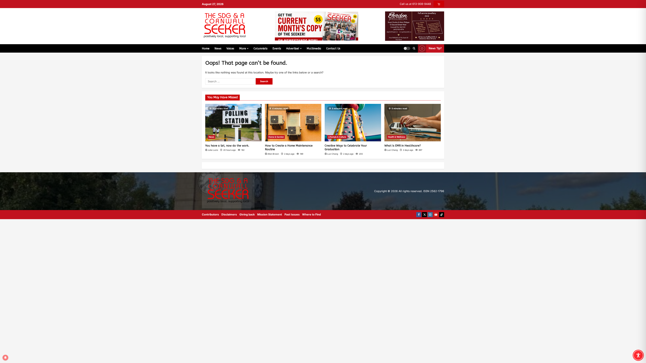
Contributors (210, 214)
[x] (424, 214)
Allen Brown (273, 154)
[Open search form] (414, 48)
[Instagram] (430, 214)
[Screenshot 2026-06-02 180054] (414, 26)
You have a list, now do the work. (227, 145)
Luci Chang (332, 154)
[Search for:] (230, 81)
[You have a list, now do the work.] (233, 122)
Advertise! (292, 48)
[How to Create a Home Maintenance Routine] (293, 122)
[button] (407, 48)
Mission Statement (269, 214)
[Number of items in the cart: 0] (439, 4)
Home (205, 48)
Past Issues (292, 214)
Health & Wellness (396, 137)
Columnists (260, 48)
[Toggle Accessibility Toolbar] (638, 355)
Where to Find (311, 214)
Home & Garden (276, 137)
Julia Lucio (213, 150)
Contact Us (333, 48)
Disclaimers (229, 214)
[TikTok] (441, 214)
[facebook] (418, 214)
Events (277, 48)
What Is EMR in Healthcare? (402, 145)
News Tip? (435, 48)
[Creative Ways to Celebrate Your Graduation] (353, 122)
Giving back (247, 214)
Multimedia (314, 48)
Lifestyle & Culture (337, 137)
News (217, 48)
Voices (230, 48)
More (242, 48)
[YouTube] (435, 214)
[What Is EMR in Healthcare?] (412, 122)
